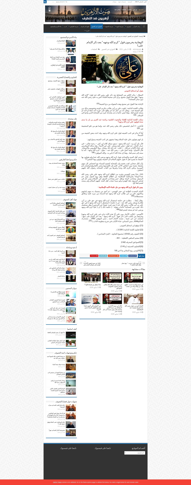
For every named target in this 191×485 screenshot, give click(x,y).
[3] (138, 128)
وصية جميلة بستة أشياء (59, 364)
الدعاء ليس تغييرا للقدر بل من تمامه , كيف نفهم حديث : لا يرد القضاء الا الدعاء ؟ (57, 261)
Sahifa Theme (57, 482)
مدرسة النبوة (119, 26)
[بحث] (45, 1)
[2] (135, 115)
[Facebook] (64, 2)
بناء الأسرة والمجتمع (56, 26)
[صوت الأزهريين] (95, 13)
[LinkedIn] (59, 2)
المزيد (87, 30)
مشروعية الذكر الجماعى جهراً (57, 430)
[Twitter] (63, 2)
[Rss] (66, 2)
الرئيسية (130, 1)
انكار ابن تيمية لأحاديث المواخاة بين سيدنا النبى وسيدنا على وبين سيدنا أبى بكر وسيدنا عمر (112, 308)
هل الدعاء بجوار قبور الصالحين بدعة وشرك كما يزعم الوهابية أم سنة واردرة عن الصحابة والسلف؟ (56, 415)
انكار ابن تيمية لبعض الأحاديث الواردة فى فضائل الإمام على (91, 263)
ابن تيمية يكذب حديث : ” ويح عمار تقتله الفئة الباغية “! (131, 263)
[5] (133, 196)
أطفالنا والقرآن (61, 41)
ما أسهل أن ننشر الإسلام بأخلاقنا (56, 332)
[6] (118, 209)
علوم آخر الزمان (85, 26)
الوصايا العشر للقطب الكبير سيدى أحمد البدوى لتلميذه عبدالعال (57, 390)
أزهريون (129, 26)
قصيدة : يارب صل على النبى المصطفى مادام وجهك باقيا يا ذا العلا (56, 309)
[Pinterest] (61, 2)
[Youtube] (57, 2)
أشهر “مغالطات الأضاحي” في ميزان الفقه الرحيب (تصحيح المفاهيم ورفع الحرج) (57, 98)
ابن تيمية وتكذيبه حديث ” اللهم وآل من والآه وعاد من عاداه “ (134, 285)
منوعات (114, 1)
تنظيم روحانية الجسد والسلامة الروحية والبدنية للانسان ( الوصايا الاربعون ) (56, 124)
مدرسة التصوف (109, 26)
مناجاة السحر (61, 276)
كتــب (65, 26)
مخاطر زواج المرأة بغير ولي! (57, 49)
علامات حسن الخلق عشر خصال (56, 179)
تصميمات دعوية (122, 1)
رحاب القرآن (136, 26)
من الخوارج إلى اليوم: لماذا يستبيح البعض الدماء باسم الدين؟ (92, 307)
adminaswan (137, 49)
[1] (98, 103)
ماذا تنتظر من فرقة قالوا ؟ (92, 285)
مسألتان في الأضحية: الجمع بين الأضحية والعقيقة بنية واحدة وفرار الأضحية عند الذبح (56, 107)
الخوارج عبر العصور (97, 26)
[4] (93, 152)
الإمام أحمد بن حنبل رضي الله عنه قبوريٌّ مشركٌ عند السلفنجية (134, 307)
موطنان (63, 171)
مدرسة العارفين (74, 26)
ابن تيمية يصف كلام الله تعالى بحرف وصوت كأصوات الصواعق (113, 286)
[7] (90, 221)
